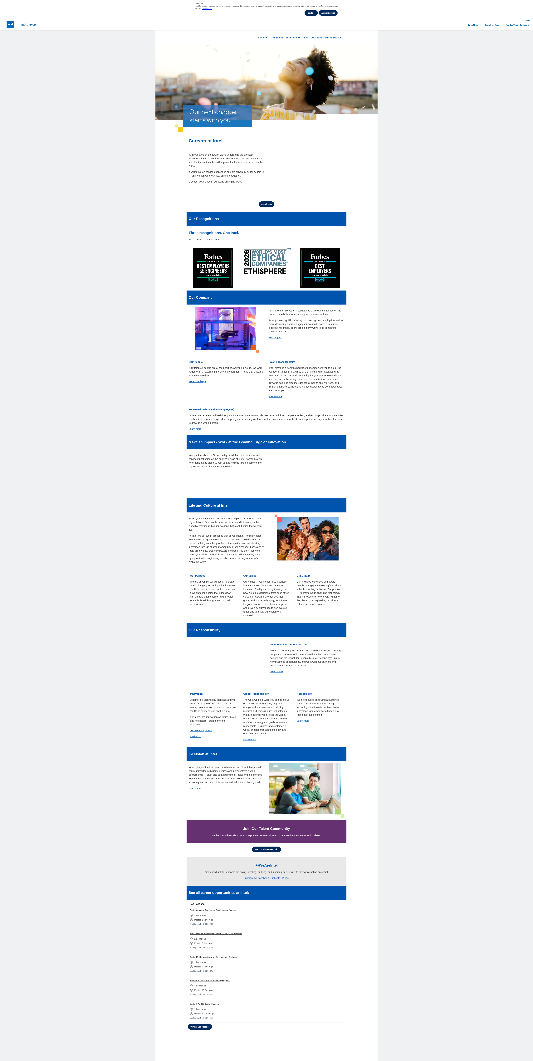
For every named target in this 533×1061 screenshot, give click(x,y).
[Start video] (306, 172)
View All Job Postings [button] (199, 1019)
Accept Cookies (328, 13)
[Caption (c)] (328, 191)
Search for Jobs (492, 25)
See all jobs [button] (266, 202)
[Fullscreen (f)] (339, 191)
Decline (311, 13)
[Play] (273, 190)
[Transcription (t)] (323, 191)
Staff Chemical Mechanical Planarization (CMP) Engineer (216, 926)
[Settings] (334, 191)
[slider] (317, 191)
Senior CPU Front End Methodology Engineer (210, 973)
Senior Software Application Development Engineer (213, 903)
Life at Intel (473, 25)
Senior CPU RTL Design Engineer (205, 996)
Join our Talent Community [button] (266, 842)
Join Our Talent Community (518, 25)
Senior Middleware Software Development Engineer (213, 949)
